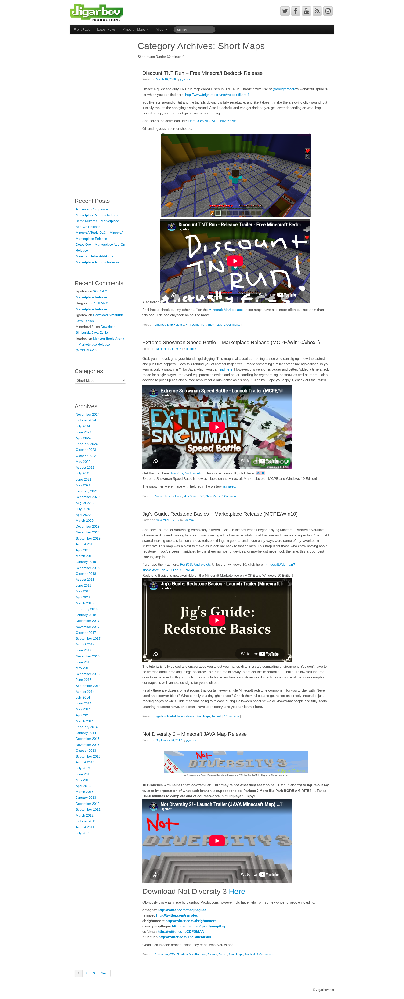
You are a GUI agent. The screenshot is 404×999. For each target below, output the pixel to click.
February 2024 (87, 444)
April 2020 (83, 515)
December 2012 (88, 804)
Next (104, 973)
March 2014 (85, 721)
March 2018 (85, 603)
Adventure (161, 954)
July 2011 (83, 833)
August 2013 (85, 762)
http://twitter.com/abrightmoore (191, 921)
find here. (226, 369)
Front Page (82, 29)
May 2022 (83, 461)
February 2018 (87, 609)
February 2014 (87, 727)
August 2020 (85, 503)
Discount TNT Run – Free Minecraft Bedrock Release (202, 73)
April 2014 (83, 715)
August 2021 (85, 467)
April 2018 (83, 597)
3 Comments (265, 954)
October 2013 (86, 750)
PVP (203, 324)
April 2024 (83, 438)
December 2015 (88, 674)
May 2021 (83, 485)
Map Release (175, 324)
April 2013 (83, 786)
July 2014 (83, 697)
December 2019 (88, 526)
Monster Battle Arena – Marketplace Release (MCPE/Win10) (100, 344)
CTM (172, 954)
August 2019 (85, 544)
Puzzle (223, 954)
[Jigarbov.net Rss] (317, 11)
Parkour (212, 954)
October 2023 (86, 450)
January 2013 (86, 797)
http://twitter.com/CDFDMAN (181, 931)
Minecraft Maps (134, 29)
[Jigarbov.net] (96, 12)
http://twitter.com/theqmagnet (182, 910)
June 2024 (83, 432)
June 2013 (83, 774)
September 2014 (88, 686)
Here (237, 891)
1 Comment (229, 496)
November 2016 (88, 656)
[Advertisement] (93, 114)
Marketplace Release (168, 496)
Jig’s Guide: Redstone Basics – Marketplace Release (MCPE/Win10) (220, 514)
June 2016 (83, 662)
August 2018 (85, 579)
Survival (250, 954)
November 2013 (88, 745)
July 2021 (83, 473)
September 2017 (88, 638)
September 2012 (88, 809)
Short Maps (214, 324)
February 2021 (87, 491)
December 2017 (88, 621)
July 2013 (83, 768)
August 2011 (85, 827)
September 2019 (88, 538)
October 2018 (86, 574)
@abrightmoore (284, 89)
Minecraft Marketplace (226, 310)
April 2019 (83, 550)
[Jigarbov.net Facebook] (295, 11)
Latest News (106, 29)
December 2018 (88, 568)
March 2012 (85, 815)
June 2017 (83, 650)
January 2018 (86, 615)
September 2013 (88, 756)
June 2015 (83, 680)
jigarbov (185, 79)
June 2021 (83, 479)
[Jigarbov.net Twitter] (285, 11)
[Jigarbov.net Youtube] (306, 11)
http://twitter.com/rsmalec (177, 915)
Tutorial (216, 716)
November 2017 (88, 627)
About (160, 29)
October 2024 (86, 420)
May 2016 (83, 668)
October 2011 (86, 821)
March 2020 (85, 520)
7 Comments (231, 716)
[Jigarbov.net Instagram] (328, 11)
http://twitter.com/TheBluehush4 (185, 937)
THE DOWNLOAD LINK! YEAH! (213, 121)
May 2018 (83, 591)
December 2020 (88, 497)
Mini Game (192, 324)
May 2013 (83, 780)
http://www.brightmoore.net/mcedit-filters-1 (217, 95)
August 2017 (85, 644)
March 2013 (85, 792)
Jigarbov (160, 324)
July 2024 (83, 426)
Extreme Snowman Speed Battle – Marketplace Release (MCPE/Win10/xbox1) (231, 342)
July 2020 (83, 509)
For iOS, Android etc (186, 473)
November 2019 (88, 532)
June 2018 (83, 585)
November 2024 (88, 414)
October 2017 (86, 632)
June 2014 (83, 703)
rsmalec (229, 486)
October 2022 (86, 456)
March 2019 (85, 556)
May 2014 (83, 709)
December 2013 (88, 738)
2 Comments (232, 324)
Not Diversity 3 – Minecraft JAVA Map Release (194, 734)
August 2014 (85, 691)
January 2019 (86, 562)
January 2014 (86, 733)
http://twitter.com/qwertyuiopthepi (199, 926)
